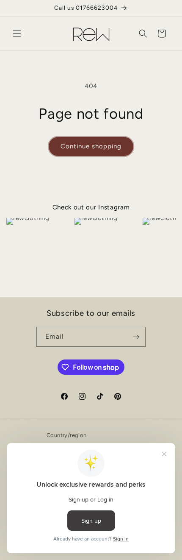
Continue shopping (91, 146)
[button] (17, 33)
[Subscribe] (136, 337)
